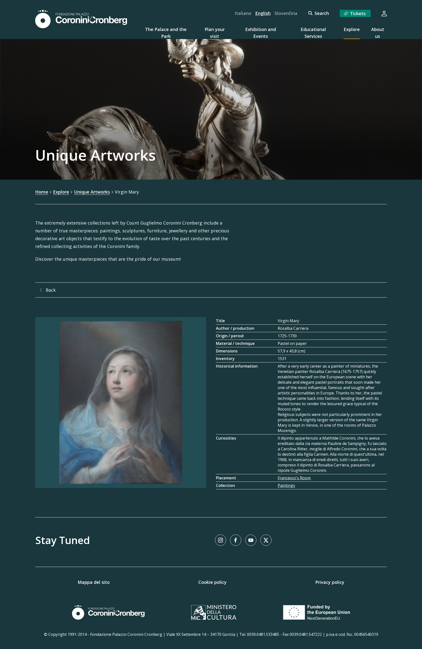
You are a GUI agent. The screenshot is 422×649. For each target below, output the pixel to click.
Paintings (286, 485)
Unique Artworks (92, 192)
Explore (61, 192)
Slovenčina (285, 13)
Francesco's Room (294, 478)
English (263, 13)
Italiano (243, 13)
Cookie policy (212, 582)
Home (41, 192)
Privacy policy (329, 582)
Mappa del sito (94, 582)
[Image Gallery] (120, 402)
